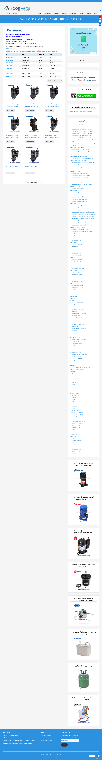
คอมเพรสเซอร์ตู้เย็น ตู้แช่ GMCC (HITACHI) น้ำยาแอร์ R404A (83, 214)
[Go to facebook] (98, 756)
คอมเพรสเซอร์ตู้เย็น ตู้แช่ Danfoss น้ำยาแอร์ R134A (81, 223)
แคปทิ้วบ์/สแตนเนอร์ (76, 402)
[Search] (98, 66)
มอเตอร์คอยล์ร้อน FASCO (77, 259)
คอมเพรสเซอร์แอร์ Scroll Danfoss (77, 147)
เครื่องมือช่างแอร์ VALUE (76, 449)
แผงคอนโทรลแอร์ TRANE (77, 320)
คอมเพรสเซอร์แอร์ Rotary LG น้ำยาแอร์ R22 (80, 173)
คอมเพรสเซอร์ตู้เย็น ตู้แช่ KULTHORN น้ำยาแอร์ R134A (82, 231)
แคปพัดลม (74, 384)
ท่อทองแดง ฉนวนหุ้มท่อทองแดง (76, 369)
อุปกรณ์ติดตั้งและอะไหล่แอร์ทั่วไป (76, 412)
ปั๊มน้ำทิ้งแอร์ (74, 453)
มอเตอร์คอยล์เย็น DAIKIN (76, 253)
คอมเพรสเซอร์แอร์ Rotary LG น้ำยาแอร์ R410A (81, 175)
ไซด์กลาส (73, 404)
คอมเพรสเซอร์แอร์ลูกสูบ (75, 203)
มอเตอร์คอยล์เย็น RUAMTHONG (78, 268)
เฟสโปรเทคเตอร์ (75, 389)
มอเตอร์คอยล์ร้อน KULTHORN (77, 285)
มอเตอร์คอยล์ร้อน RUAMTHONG (78, 266)
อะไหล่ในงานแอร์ (73, 374)
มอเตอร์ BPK (72, 294)
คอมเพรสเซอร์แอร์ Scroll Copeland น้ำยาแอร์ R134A (82, 129)
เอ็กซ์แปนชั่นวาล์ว (75, 397)
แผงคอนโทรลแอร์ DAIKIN (77, 343)
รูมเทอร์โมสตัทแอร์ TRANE (77, 318)
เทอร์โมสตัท (72, 371)
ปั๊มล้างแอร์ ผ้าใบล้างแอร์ (76, 440)
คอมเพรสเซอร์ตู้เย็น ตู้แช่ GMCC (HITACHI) (78, 210)
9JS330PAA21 (9, 71)
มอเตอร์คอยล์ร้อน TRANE (77, 236)
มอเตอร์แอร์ (56, 13)
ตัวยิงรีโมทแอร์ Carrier (76, 330)
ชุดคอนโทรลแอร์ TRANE (75, 311)
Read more (10, 110)
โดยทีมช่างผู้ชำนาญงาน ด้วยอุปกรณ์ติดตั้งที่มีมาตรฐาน (81, 111)
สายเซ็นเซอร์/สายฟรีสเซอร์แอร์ (78, 309)
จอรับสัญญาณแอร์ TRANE (77, 322)
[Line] (100, 14)
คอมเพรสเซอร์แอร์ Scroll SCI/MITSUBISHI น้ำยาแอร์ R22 (83, 158)
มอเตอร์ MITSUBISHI (74, 277)
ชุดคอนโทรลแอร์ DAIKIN (75, 337)
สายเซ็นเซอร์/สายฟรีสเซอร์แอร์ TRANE (79, 324)
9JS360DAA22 (9, 65)
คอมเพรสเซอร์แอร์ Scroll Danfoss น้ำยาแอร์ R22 (81, 149)
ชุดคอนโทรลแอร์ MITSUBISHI (76, 358)
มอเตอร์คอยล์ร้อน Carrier (77, 244)
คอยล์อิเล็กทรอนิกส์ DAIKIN (77, 350)
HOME (40, 13)
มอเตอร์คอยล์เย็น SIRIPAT (77, 274)
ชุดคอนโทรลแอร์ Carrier (75, 326)
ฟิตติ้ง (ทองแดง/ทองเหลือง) (77, 430)
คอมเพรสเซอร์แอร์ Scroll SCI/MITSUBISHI (78, 156)
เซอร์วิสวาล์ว (74, 399)
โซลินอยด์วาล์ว (74, 406)
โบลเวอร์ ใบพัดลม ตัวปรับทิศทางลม (78, 421)
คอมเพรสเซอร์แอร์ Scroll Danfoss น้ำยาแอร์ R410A (82, 154)
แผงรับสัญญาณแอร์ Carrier (77, 335)
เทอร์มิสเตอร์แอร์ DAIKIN (76, 348)
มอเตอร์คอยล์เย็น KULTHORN (77, 287)
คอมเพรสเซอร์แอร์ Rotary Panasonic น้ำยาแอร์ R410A (82, 182)
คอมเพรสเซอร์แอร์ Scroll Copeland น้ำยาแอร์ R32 (81, 135)
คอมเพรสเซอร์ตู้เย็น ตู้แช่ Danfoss (76, 221)
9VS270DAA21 (9, 57)
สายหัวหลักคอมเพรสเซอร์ (77, 391)
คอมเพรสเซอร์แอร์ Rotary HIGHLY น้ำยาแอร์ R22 (81, 193)
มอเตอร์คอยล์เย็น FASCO (76, 262)
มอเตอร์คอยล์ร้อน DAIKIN (77, 251)
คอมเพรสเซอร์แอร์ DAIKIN (75, 195)
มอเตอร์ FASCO (73, 257)
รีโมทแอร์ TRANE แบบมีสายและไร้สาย (79, 313)
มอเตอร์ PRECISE (73, 292)
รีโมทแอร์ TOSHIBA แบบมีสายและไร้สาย (79, 354)
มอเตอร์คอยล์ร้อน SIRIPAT (77, 272)
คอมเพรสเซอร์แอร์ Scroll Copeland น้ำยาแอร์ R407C (82, 131)
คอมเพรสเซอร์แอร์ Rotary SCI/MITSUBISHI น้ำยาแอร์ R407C (83, 169)
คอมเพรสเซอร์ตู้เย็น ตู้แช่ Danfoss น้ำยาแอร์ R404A (82, 225)
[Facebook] (100, 11)
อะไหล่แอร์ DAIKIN (73, 13)
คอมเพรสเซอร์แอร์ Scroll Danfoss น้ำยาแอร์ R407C (82, 152)
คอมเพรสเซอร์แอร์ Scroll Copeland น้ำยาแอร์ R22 (81, 127)
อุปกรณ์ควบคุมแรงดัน (74, 393)
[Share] (100, 24)
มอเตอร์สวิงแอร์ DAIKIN (76, 255)
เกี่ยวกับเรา (82, 13)
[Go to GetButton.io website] (98, 758)
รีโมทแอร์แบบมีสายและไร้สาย (77, 302)
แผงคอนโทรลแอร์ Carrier (77, 333)
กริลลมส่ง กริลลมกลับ (76, 434)
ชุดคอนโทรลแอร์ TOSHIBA (75, 352)
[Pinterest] (100, 17)
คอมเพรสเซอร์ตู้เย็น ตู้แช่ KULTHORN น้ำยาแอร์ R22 (81, 229)
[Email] (100, 21)
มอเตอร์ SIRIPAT (73, 270)
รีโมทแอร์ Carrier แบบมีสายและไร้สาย (79, 328)
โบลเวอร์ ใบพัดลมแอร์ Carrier (77, 419)
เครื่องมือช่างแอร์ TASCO (76, 447)
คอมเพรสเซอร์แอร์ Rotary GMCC (76, 186)
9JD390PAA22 (9, 76)
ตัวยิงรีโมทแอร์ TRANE (76, 315)
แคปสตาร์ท (74, 382)
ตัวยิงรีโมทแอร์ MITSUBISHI (77, 361)
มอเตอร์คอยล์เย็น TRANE (76, 238)
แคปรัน (73, 380)
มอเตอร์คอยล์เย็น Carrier (76, 246)
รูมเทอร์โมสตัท (74, 307)
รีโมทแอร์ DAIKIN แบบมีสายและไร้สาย (79, 339)
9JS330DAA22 (9, 63)
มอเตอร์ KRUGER (73, 290)
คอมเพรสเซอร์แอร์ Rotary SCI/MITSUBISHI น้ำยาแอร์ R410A (83, 165)
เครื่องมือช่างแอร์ (73, 436)
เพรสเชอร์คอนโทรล (75, 395)
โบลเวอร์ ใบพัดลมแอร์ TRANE (77, 415)
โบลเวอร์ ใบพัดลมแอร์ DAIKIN (77, 417)
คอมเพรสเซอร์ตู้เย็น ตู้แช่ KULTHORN (77, 227)
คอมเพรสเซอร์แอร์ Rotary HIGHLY (77, 190)
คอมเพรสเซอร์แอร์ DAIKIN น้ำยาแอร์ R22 (79, 197)
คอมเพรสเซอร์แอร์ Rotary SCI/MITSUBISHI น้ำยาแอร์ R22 (83, 162)
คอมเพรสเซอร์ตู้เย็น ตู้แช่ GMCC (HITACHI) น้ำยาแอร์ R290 (83, 218)
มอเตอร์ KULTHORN (74, 283)
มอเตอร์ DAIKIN (73, 249)
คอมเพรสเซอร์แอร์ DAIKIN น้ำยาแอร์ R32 (79, 201)
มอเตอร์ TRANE (73, 234)
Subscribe (64, 745)
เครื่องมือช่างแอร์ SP (76, 451)
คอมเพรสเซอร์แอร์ (47, 13)
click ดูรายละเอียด (10, 48)
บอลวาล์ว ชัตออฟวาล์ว (76, 410)
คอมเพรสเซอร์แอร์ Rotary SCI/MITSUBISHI (78, 160)
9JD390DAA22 (9, 68)
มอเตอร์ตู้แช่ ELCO (73, 298)
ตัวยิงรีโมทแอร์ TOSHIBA (76, 356)
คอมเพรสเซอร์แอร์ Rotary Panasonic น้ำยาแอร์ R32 (82, 184)
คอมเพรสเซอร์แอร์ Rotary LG (76, 171)
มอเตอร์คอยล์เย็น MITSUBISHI (77, 281)
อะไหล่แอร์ (64, 13)
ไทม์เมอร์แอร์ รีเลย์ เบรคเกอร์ (77, 387)
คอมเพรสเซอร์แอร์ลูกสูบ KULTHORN (79, 208)
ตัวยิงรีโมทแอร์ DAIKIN (76, 341)
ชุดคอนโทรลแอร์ (73, 300)
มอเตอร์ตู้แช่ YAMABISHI (75, 296)
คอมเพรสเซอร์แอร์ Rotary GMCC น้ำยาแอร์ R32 (81, 188)
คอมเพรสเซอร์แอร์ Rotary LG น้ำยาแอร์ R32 (80, 177)
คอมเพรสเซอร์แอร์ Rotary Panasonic (77, 180)
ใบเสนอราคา (96, 13)
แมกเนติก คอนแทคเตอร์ (76, 378)
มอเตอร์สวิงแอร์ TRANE (76, 240)
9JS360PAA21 (9, 74)
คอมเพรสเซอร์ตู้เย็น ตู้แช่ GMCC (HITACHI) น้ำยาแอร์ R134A (83, 212)
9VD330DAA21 (9, 60)
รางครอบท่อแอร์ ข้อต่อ (76, 427)
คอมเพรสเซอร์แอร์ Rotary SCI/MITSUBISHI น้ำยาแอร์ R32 (83, 167)
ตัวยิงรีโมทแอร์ (74, 305)
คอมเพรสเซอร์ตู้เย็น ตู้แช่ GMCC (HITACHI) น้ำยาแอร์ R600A (83, 216)
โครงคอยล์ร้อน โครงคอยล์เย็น (77, 423)
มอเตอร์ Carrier (73, 242)
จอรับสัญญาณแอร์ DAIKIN (77, 346)
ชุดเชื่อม (73, 438)
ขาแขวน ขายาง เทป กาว (76, 425)
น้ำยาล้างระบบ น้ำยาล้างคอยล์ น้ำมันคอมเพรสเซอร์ (80, 367)
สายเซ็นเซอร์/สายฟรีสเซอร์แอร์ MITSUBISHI (80, 363)
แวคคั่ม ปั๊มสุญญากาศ (76, 443)
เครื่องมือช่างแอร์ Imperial (77, 445)
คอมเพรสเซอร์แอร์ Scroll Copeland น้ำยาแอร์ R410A (82, 133)
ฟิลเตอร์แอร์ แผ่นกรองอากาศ (77, 432)
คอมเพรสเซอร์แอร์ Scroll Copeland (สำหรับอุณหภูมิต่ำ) (81, 138)
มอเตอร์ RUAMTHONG (74, 264)
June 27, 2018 (34, 182)
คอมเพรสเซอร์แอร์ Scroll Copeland (77, 125)
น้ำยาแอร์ (72, 365)
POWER (40, 182)
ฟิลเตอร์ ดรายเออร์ (75, 376)
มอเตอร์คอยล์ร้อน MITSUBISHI (78, 279)
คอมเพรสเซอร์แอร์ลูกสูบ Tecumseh (79, 206)
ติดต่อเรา (89, 13)
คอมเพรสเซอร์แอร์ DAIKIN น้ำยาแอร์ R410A (80, 199)
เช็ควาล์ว (73, 408)
